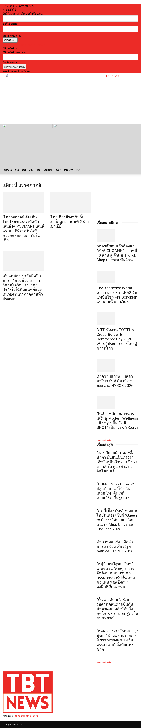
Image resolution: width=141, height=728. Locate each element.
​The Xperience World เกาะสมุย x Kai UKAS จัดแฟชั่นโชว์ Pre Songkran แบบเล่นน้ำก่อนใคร (117, 295)
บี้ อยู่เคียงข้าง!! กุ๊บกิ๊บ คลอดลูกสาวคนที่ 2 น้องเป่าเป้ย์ (70, 222)
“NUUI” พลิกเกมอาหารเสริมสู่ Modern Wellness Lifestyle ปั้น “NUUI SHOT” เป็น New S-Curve (117, 420)
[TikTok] (9, 719)
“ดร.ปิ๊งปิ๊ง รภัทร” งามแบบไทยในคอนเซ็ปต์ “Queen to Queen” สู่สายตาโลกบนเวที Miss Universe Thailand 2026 (117, 519)
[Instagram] (6, 719)
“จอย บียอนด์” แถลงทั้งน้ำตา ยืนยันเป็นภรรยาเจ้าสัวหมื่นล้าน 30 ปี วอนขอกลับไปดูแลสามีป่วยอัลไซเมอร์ (117, 462)
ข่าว (17, 169)
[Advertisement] (48, 115)
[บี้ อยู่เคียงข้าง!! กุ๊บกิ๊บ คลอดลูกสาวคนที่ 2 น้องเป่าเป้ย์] (70, 202)
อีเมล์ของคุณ (10, 62)
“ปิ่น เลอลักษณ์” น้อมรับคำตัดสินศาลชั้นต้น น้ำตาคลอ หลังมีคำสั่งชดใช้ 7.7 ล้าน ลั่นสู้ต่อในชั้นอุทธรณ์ (117, 609)
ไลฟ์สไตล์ (48, 169)
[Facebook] (4, 719)
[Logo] (28, 127)
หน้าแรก (8, 169)
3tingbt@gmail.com (26, 715)
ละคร (58, 169)
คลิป (38, 169)
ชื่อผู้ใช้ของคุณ (11, 23)
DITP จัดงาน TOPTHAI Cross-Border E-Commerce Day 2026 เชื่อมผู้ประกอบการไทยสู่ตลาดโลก (117, 339)
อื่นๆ (78, 169)
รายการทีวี (68, 169)
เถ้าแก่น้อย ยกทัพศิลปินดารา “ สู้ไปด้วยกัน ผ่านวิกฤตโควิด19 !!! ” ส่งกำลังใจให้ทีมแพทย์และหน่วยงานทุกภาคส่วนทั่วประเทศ (23, 287)
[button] (134, 128)
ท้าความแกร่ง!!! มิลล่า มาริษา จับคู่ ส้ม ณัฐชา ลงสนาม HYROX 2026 (115, 381)
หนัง (24, 169)
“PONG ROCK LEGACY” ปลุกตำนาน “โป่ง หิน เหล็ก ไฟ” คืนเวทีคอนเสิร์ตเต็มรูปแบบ (116, 491)
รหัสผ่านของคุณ (12, 35)
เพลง (31, 169)
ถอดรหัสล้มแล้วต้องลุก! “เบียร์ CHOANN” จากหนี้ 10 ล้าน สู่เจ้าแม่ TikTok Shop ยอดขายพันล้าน (117, 253)
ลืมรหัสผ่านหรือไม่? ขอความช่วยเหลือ (24, 44)
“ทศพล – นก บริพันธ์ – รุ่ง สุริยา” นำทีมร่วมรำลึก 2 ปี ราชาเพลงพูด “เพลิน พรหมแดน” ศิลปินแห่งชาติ (117, 640)
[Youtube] (15, 719)
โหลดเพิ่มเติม (104, 440)
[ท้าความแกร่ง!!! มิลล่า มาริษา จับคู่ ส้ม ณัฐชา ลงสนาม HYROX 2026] (117, 365)
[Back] (43, 6)
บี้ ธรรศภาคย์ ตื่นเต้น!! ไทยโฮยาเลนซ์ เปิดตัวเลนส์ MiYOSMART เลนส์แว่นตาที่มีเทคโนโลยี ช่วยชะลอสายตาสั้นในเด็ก (23, 228)
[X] (12, 719)
